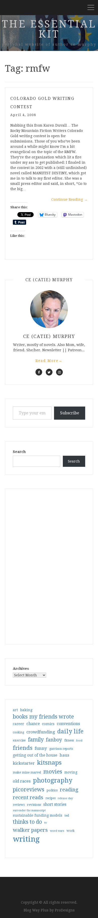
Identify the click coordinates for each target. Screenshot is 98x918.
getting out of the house (35, 755)
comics (48, 724)
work (71, 831)
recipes (50, 798)
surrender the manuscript (29, 810)
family (36, 740)
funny (41, 748)
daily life (70, 731)
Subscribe (69, 413)
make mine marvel (27, 772)
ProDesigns (65, 910)
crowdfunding (40, 731)
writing (26, 839)
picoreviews (28, 789)
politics (52, 790)
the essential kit (49, 29)
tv (45, 822)
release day (65, 798)
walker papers (30, 830)
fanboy (54, 740)
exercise (19, 740)
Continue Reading (69, 199)
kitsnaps (49, 762)
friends (22, 747)
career (18, 724)
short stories (54, 804)
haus (64, 755)
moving (70, 772)
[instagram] (59, 372)
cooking (18, 732)
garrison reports (61, 749)
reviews (19, 805)
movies (52, 771)
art (15, 710)
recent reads (28, 797)
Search (19, 452)
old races (22, 781)
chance (33, 724)
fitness (69, 740)
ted (67, 815)
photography (52, 780)
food (79, 740)
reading (69, 790)
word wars (57, 831)
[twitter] (49, 372)
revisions (34, 805)
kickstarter (24, 763)
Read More (49, 361)
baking (26, 710)
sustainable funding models (37, 815)
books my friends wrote (43, 716)
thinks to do (27, 822)
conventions (68, 723)
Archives (21, 669)
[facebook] (38, 372)
